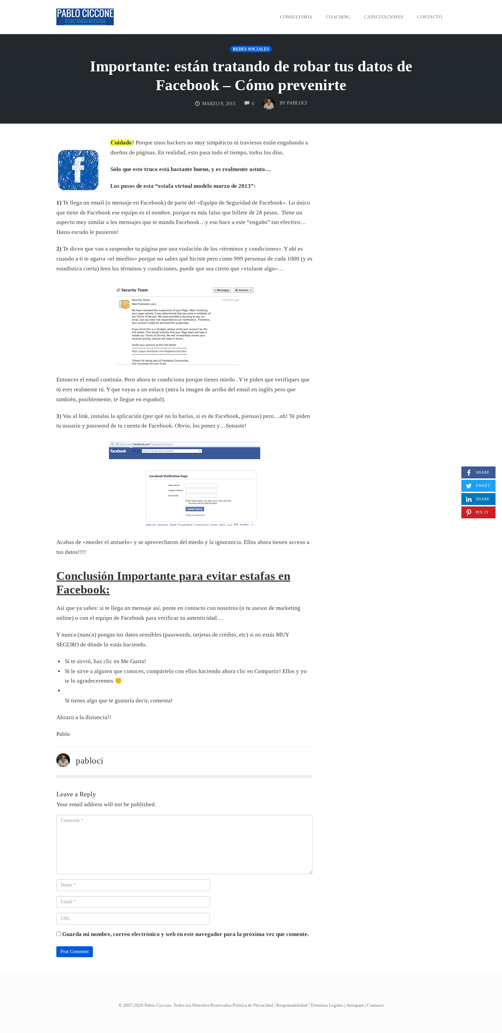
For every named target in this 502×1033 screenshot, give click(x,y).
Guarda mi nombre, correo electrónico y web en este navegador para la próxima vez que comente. (185, 934)
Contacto (429, 16)
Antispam (355, 1005)
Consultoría (296, 16)
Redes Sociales (251, 49)
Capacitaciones (383, 16)
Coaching (338, 16)
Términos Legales (326, 1005)
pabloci (89, 761)
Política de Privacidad (253, 1005)
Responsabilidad (291, 1005)
